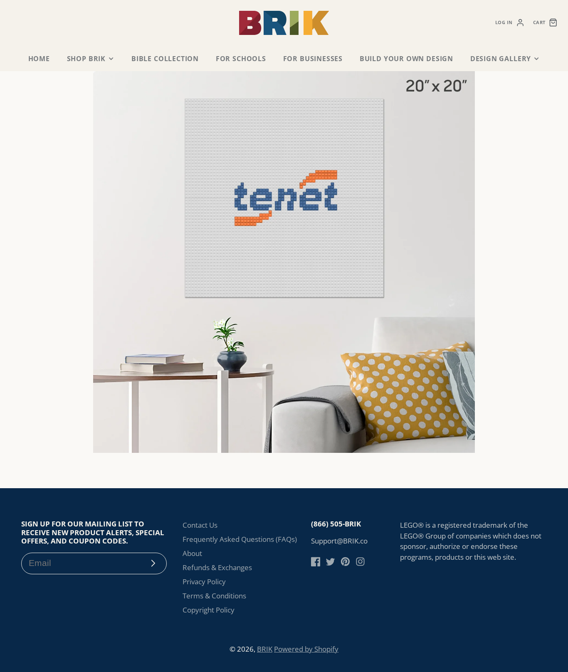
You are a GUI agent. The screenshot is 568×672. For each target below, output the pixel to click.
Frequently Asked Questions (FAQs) (240, 539)
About (192, 553)
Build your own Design (406, 58)
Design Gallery (500, 58)
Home (39, 58)
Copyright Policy (209, 610)
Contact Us (200, 525)
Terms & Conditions (214, 595)
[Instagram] (360, 561)
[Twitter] (330, 561)
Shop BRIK (86, 58)
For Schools (241, 58)
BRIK (264, 649)
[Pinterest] (345, 561)
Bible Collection (165, 58)
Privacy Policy (204, 581)
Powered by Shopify (306, 649)
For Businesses (313, 58)
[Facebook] (316, 561)
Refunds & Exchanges (217, 567)
